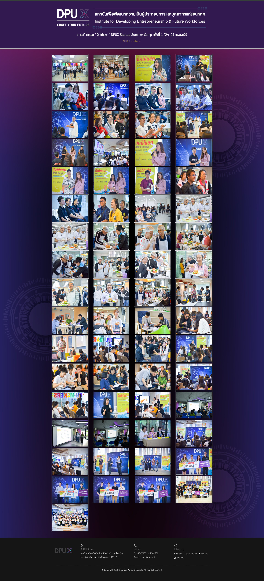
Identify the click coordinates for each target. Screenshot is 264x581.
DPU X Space (87, 549)
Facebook (180, 553)
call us (137, 549)
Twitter (204, 553)
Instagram (192, 553)
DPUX (125, 41)
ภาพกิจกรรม (136, 41)
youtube (180, 558)
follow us (178, 549)
